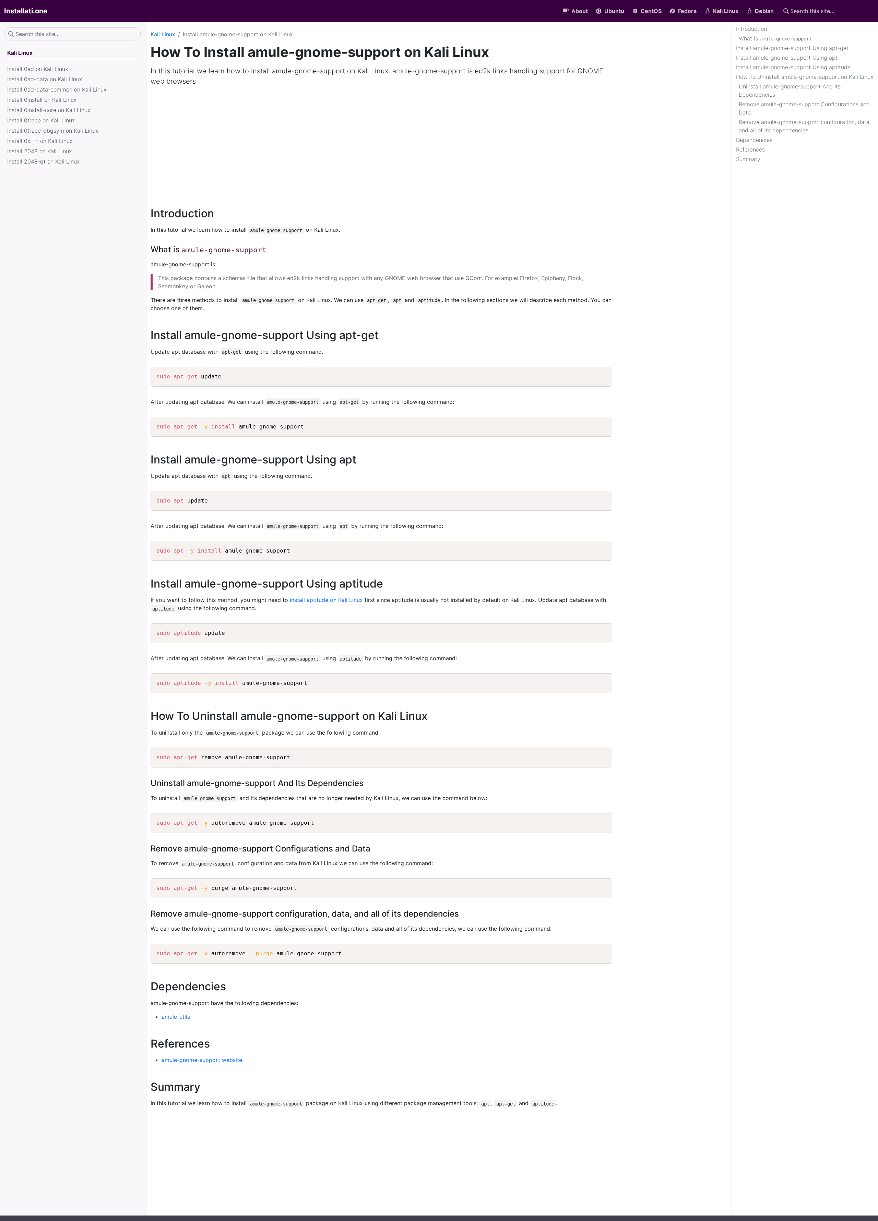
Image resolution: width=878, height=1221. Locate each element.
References (750, 149)
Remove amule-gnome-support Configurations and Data (804, 108)
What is (775, 38)
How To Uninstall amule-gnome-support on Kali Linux (804, 76)
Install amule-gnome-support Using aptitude (793, 67)
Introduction (751, 28)
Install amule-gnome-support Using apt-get (792, 48)
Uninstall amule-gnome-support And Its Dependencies (790, 90)
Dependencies (754, 139)
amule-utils (176, 1016)
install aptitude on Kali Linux (326, 599)
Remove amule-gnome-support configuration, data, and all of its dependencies (805, 126)
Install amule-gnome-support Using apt (787, 57)
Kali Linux (163, 34)
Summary (748, 159)
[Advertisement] (439, 143)
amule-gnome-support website (202, 1059)
